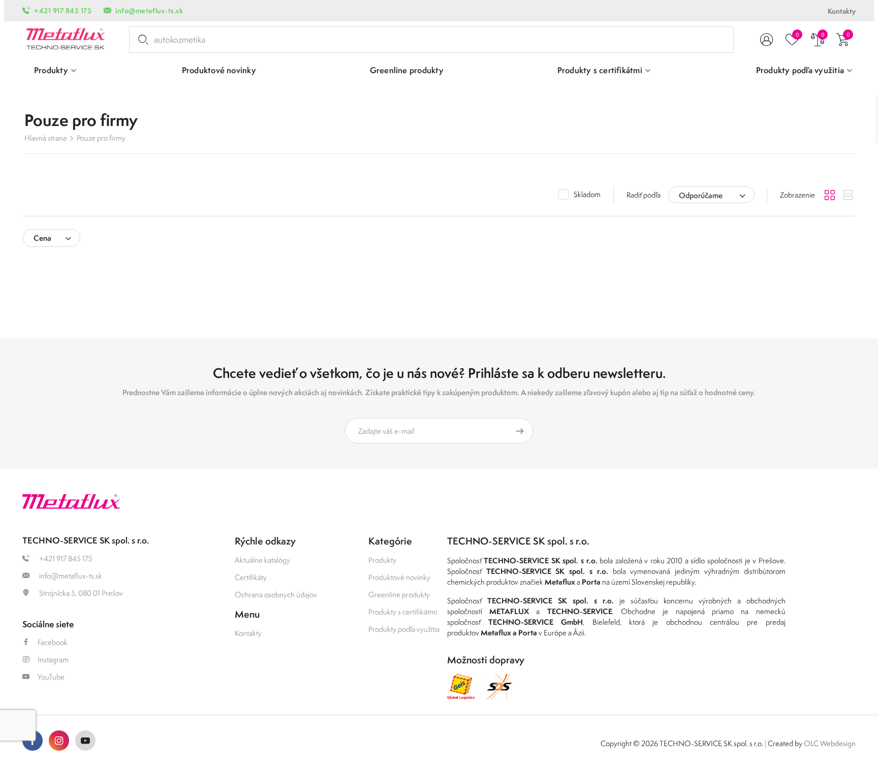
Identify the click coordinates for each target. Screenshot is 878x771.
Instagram (53, 659)
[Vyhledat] (141, 39)
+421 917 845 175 (62, 10)
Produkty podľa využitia (404, 629)
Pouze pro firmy (101, 138)
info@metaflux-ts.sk (149, 10)
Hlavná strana (45, 138)
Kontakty (842, 11)
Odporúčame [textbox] (701, 195)
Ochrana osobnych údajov (276, 594)
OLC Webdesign (830, 743)
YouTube (51, 677)
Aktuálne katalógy (262, 560)
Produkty (382, 560)
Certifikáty (251, 577)
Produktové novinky (399, 577)
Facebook (53, 642)
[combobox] (711, 194)
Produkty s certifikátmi (402, 612)
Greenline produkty (399, 594)
